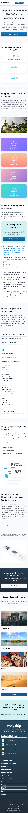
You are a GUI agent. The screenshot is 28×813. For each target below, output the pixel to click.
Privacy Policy (18, 806)
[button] (25, 2)
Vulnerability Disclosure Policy (14, 808)
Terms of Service (10, 806)
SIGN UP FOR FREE (14, 34)
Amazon (13, 267)
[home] (5, 3)
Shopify (5, 269)
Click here (14, 323)
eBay (18, 267)
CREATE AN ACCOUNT (14, 238)
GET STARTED (14, 585)
